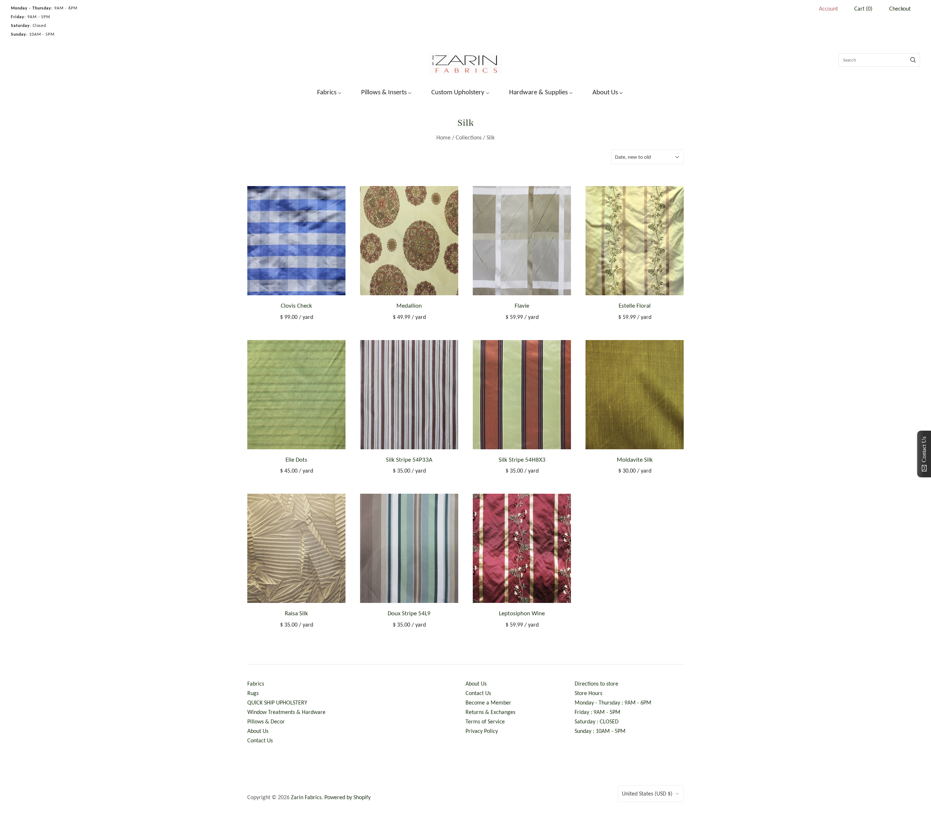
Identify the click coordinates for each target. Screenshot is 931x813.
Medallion (409, 305)
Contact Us (260, 740)
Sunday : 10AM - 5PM (600, 730)
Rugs (253, 693)
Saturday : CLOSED (597, 721)
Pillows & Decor (266, 721)
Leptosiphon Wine (522, 613)
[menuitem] (324, 91)
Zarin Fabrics (306, 797)
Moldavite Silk (635, 459)
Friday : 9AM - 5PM (597, 712)
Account (828, 8)
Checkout (900, 8)
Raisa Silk (296, 613)
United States (647, 793)
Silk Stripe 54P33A (409, 459)
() (863, 8)
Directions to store (596, 683)
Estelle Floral (635, 305)
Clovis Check (296, 305)
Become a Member (488, 702)
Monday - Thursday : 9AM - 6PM (613, 702)
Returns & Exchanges (490, 712)
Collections (469, 137)
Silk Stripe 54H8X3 (522, 459)
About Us (257, 730)
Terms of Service (485, 721)
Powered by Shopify (347, 797)
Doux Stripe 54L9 (409, 613)
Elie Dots (296, 459)
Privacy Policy (482, 730)
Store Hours (588, 693)
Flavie (522, 305)
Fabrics (255, 683)
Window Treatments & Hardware (286, 712)
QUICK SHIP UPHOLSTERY (277, 702)
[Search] (913, 60)
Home (443, 137)
